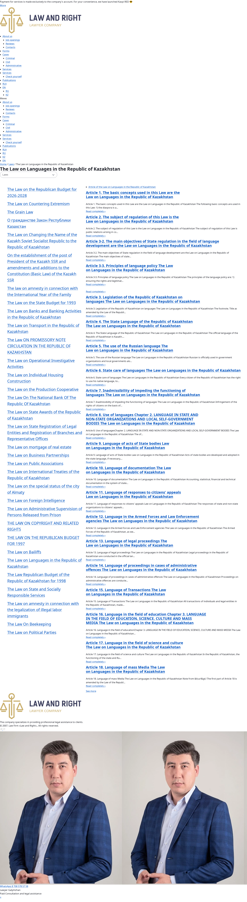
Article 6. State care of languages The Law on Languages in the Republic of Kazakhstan (163, 370)
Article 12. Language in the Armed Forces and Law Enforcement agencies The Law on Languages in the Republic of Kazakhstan (142, 518)
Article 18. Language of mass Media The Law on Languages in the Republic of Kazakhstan (125, 669)
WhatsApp (6, 886)
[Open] (123, 900)
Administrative (13, 65)
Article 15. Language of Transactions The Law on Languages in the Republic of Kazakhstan (126, 591)
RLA (5, 83)
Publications (9, 80)
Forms (6, 51)
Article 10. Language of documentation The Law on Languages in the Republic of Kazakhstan (128, 469)
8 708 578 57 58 (20, 886)
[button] (117, 98)
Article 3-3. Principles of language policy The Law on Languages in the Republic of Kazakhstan (129, 267)
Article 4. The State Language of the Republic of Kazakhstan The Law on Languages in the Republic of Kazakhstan (139, 323)
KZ (7, 94)
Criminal (10, 58)
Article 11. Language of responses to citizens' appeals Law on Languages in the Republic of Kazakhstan (133, 494)
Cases (6, 54)
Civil (8, 62)
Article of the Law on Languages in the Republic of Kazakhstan (122, 186)
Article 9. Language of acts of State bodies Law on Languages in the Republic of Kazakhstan (127, 445)
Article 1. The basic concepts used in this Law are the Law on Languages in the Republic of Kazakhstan (133, 194)
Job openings (13, 40)
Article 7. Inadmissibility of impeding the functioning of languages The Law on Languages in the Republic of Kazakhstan (143, 392)
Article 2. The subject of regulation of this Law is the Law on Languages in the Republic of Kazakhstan (132, 219)
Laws (11, 164)
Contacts (10, 47)
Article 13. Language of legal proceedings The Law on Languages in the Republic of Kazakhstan (129, 543)
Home (3, 164)
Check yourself (14, 76)
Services (7, 69)
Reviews (10, 43)
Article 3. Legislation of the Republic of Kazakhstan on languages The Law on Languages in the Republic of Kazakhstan (143, 299)
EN (4, 87)
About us (7, 36)
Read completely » (95, 211)
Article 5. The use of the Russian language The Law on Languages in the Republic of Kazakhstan (129, 348)
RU (7, 91)
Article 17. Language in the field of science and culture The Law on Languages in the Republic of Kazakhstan (134, 644)
